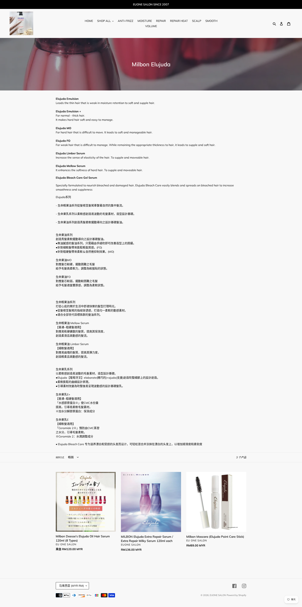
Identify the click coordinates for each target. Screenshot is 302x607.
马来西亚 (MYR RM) (71, 585)
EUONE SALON (218, 595)
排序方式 (60, 457)
